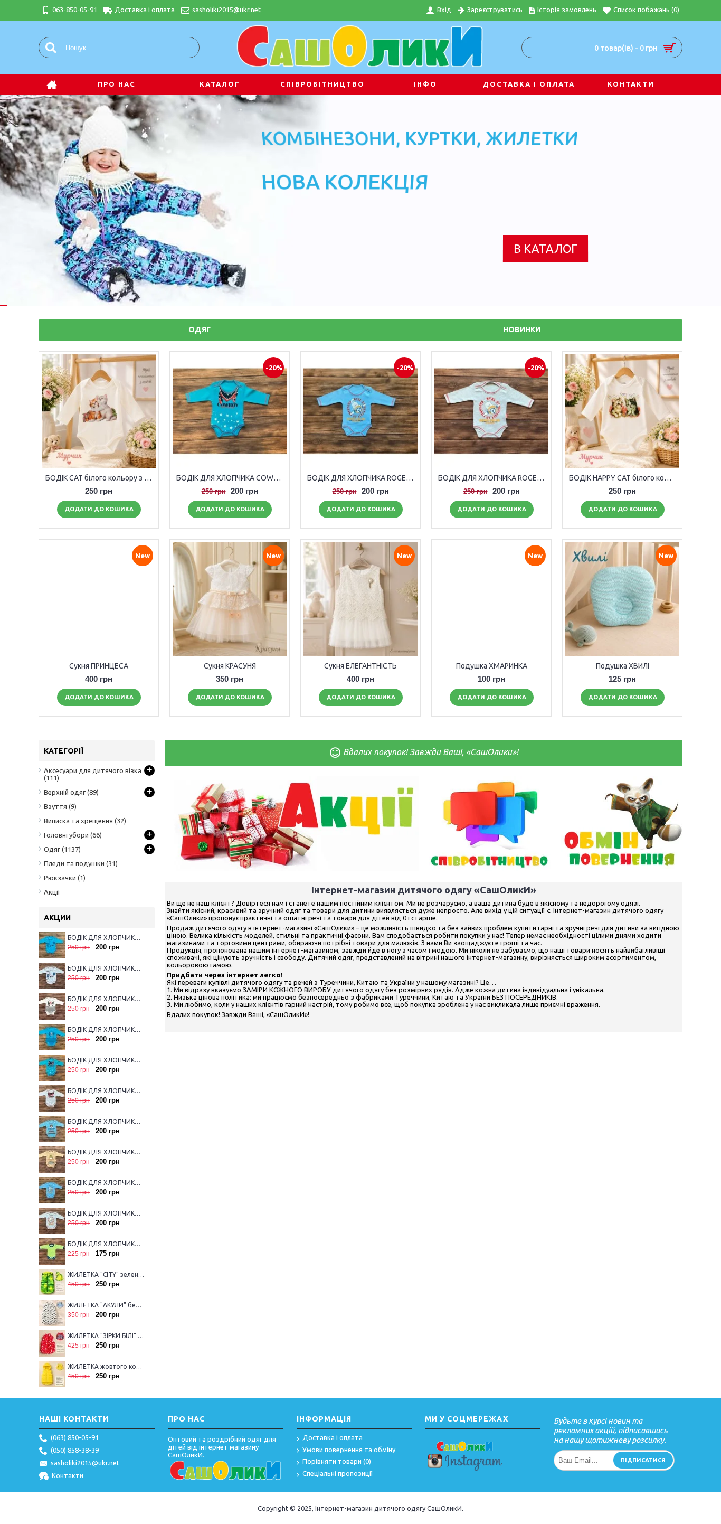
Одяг (199, 329)
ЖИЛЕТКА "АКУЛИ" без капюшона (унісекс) (106, 1305)
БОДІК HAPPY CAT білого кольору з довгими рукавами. (624, 478)
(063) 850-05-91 (75, 1437)
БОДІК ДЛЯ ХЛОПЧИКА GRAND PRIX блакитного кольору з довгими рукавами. (106, 1121)
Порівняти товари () (336, 1461)
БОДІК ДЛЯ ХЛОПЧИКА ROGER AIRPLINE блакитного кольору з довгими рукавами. (362, 478)
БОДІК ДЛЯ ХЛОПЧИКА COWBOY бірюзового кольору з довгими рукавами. (231, 478)
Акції (52, 892)
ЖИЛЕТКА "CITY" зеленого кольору (106, 1274)
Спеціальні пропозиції (337, 1473)
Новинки (521, 329)
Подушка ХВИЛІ (622, 666)
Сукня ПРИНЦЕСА (98, 666)
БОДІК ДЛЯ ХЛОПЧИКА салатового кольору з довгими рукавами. (106, 1243)
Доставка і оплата (332, 1437)
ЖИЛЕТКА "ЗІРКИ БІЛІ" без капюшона (106, 1335)
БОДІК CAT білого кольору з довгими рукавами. (100, 478)
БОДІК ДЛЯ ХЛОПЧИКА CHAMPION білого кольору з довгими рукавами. (106, 998)
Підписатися (643, 1460)
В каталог (545, 248)
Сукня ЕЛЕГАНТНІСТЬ (360, 666)
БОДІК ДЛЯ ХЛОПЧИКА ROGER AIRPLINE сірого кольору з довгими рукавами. (493, 478)
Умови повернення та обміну (348, 1449)
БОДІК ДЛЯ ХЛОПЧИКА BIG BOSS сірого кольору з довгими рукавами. (106, 968)
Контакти (67, 1475)
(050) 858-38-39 (75, 1450)
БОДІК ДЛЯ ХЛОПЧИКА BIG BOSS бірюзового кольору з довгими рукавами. (106, 937)
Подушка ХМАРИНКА (491, 666)
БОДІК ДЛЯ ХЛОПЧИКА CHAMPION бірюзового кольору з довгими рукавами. (106, 1029)
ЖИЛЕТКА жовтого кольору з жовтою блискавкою (106, 1366)
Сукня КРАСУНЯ (230, 666)
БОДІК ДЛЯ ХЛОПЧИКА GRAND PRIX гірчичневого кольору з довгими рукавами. (106, 1152)
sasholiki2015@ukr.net (85, 1462)
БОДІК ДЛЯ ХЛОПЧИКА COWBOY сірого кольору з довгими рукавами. (106, 1090)
